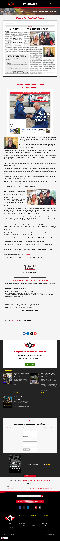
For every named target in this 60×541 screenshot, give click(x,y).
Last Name (25, 444)
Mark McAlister (40, 480)
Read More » (16, 392)
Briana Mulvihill (14, 320)
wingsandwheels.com (29, 254)
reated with (50, 534)
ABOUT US (21, 515)
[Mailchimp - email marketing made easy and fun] (35, 449)
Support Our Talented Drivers (30, 351)
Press (44, 480)
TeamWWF (30, 4)
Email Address (26, 436)
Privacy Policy (8, 535)
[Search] (42, 496)
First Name (25, 440)
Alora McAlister (26, 480)
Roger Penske (47, 464)
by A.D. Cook (55, 534)
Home (2, 11)
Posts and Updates (7, 11)
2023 (21, 480)
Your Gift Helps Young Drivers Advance (30, 355)
